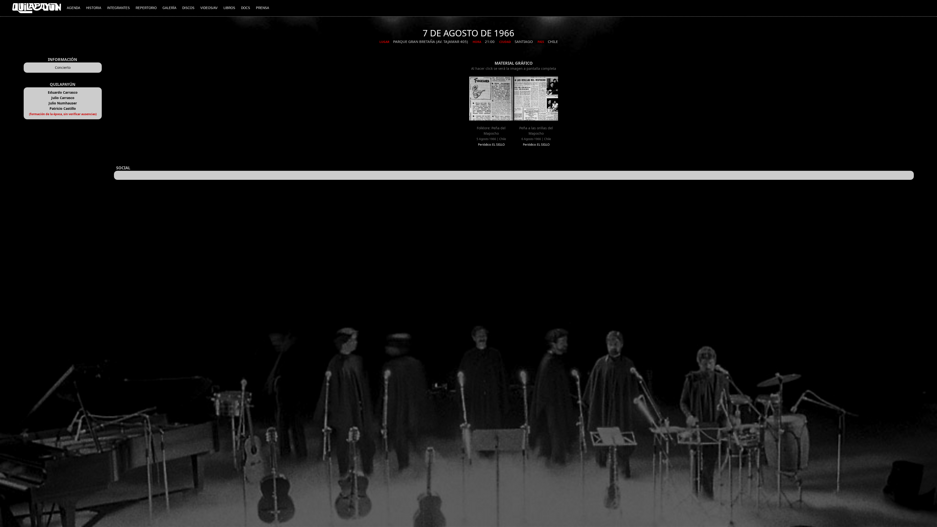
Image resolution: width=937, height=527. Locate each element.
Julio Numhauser (63, 103)
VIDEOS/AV (209, 8)
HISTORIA (93, 8)
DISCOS (188, 8)
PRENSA (262, 8)
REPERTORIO (146, 8)
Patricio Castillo (63, 108)
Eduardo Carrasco (63, 92)
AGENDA (73, 8)
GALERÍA (169, 8)
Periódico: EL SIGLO (491, 144)
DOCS (245, 8)
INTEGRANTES (118, 8)
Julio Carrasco (62, 97)
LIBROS (229, 8)
